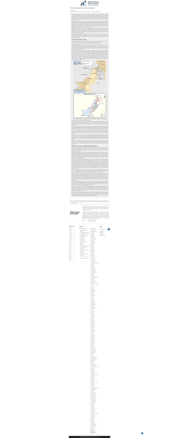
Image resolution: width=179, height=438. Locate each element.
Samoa (92, 386)
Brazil (92, 251)
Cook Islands (93, 270)
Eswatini (92, 294)
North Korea (93, 365)
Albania (92, 232)
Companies (81, 228)
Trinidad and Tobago (94, 413)
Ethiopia (91, 431)
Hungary (92, 312)
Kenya (92, 324)
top (142, 433)
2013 (70, 253)
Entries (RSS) (102, 234)
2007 (70, 260)
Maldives (92, 339)
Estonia (92, 293)
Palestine (92, 372)
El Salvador (92, 290)
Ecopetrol (81, 240)
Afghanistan (92, 231)
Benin (92, 245)
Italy (91, 319)
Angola (92, 234)
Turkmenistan (93, 417)
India (91, 314)
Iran (91, 317)
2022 (70, 242)
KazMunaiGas (82, 247)
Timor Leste (92, 411)
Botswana (92, 250)
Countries (92, 228)
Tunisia (92, 414)
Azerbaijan (92, 239)
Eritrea (92, 292)
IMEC (92, 313)
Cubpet (81, 238)
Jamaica (92, 320)
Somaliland (92, 397)
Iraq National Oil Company (84, 246)
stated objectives (81, 24)
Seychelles (92, 392)
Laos (91, 327)
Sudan (92, 404)
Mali (91, 340)
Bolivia (92, 247)
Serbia (92, 391)
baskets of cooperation (100, 167)
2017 (70, 248)
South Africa (92, 398)
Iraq (91, 318)
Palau (92, 371)
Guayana (92, 305)
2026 (70, 228)
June (71, 232)
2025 (70, 239)
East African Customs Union (95, 284)
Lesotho (92, 331)
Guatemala (92, 304)
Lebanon (92, 330)
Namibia (92, 353)
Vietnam (92, 426)
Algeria (92, 233)
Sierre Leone (93, 393)
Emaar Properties (83, 241)
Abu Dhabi (92, 230)
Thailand (92, 410)
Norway (92, 367)
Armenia (92, 238)
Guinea (92, 306)
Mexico (92, 344)
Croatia (92, 273)
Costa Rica (92, 271)
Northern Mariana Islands (94, 366)
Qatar (92, 380)
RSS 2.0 (89, 201)
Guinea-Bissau (93, 307)
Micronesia (92, 345)
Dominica (92, 280)
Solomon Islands (93, 394)
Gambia (92, 299)
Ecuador (92, 286)
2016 (70, 249)
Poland (92, 379)
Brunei (92, 253)
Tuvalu (92, 418)
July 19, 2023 (82, 190)
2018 (70, 247)
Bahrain (92, 240)
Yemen (92, 427)
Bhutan (92, 246)
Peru (91, 377)
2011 (70, 255)
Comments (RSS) (102, 235)
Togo (91, 412)
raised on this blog (82, 155)
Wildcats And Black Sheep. (87, 436)
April (71, 234)
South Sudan (93, 400)
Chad (92, 264)
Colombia (92, 267)
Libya (92, 333)
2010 (70, 256)
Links (91, 433)
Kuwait (92, 325)
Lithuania (92, 334)
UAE (91, 419)
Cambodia (92, 259)
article (85, 22)
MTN (81, 254)
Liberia (92, 332)
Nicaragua (92, 359)
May (71, 233)
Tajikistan (92, 407)
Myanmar (92, 352)
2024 (70, 240)
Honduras (92, 311)
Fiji (91, 297)
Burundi (92, 258)
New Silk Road (103, 200)
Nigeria (92, 364)
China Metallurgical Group (84, 232)
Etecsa (81, 244)
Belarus (92, 244)
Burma (92, 257)
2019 (70, 246)
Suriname (92, 405)
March (71, 235)
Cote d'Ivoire (93, 272)
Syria (91, 406)
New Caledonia (93, 357)
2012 (70, 254)
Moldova (92, 346)
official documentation (75, 58)
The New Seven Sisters (92, 220)
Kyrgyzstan (92, 326)
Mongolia (92, 347)
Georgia (92, 300)
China (100, 200)
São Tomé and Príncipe (94, 387)
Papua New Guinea (94, 374)
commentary (81, 11)
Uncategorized (92, 432)
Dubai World (82, 239)
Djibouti (92, 279)
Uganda (92, 420)
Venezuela (92, 425)
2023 (70, 241)
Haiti (91, 310)
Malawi (92, 337)
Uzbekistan (92, 424)
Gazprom (81, 245)
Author (83, 220)
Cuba (92, 274)
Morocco (92, 350)
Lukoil (81, 252)
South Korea (93, 399)
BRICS (92, 252)
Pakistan (107, 200)
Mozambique (93, 351)
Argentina (92, 237)
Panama (92, 373)
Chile (91, 265)
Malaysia (92, 338)
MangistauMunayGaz (83, 253)
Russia (92, 384)
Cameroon (92, 260)
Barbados (92, 243)
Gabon (92, 298)
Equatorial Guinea (93, 291)
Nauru (92, 354)
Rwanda (92, 385)
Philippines (92, 378)
